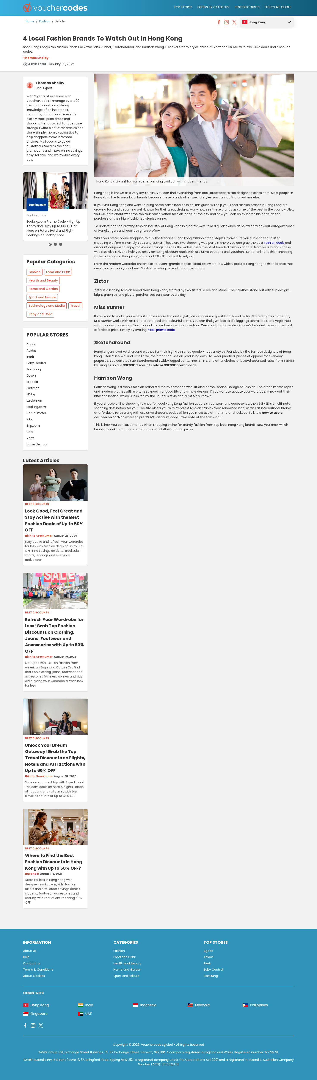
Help (26, 957)
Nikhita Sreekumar (39, 536)
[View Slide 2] (55, 244)
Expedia (32, 382)
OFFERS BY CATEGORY (213, 7)
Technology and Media (46, 305)
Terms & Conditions (38, 969)
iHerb (30, 357)
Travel (75, 305)
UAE (88, 1013)
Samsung (34, 369)
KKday (31, 394)
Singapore (39, 1013)
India (89, 1005)
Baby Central (36, 363)
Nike (30, 419)
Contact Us (31, 963)
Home (30, 21)
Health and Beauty (43, 280)
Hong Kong (257, 22)
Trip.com (33, 425)
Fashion (44, 21)
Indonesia (148, 1005)
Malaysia (202, 1005)
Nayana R (32, 874)
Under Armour (37, 444)
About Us (29, 951)
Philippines (259, 1005)
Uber (30, 432)
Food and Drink (58, 272)
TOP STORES (183, 7)
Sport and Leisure (42, 297)
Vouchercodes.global (157, 1044)
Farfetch (33, 388)
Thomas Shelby (36, 58)
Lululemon (34, 400)
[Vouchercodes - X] (234, 23)
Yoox (30, 438)
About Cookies (34, 976)
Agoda (31, 344)
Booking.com (36, 407)
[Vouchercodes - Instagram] (226, 23)
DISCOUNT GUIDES (278, 7)
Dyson (31, 375)
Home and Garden (43, 289)
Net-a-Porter (36, 413)
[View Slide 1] (50, 244)
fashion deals (274, 243)
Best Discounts (37, 504)
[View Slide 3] (60, 244)
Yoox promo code (161, 330)
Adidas (31, 350)
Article (60, 21)
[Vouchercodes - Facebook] (219, 23)
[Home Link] (55, 8)
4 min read (37, 64)
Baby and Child (40, 314)
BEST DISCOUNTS (247, 7)
